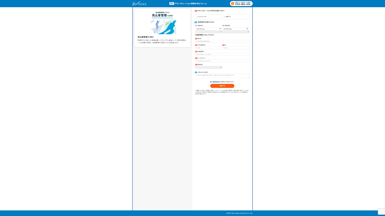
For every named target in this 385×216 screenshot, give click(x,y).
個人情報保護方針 (215, 82)
